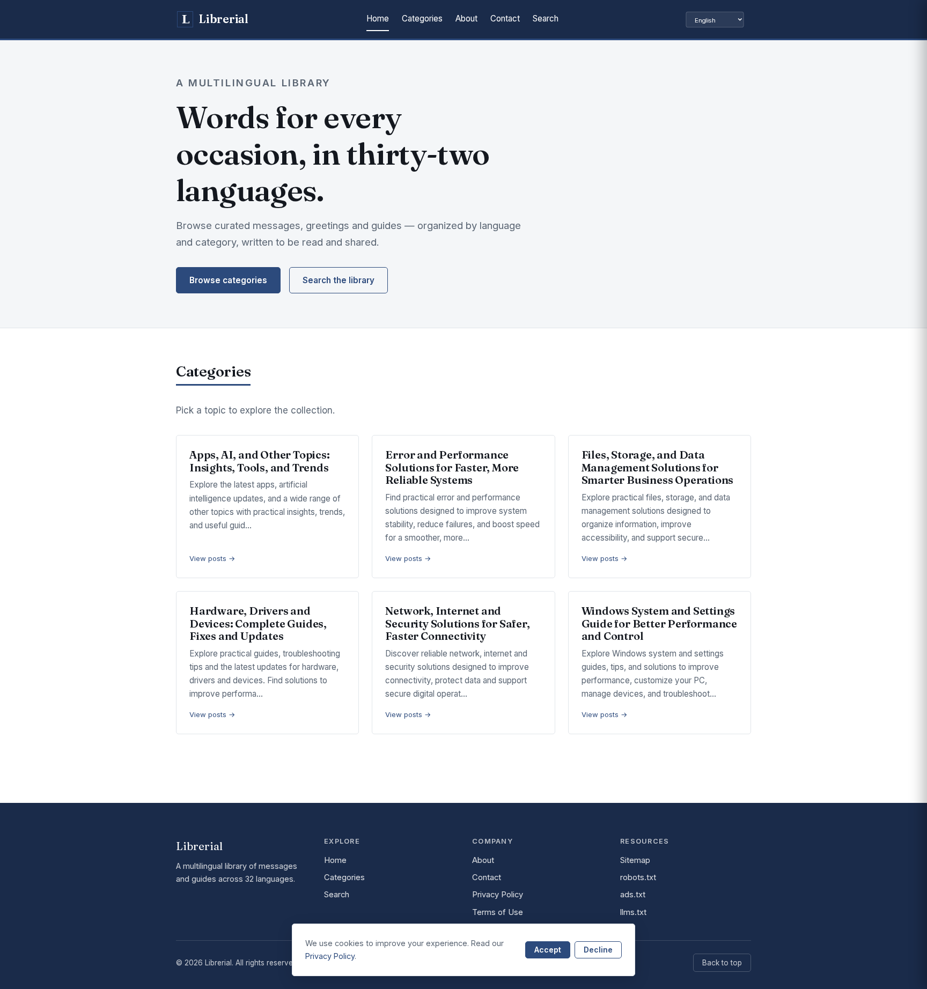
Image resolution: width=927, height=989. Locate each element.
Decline (598, 949)
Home (377, 18)
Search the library (338, 280)
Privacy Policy (497, 894)
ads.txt (632, 894)
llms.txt (633, 912)
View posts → (212, 558)
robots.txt (638, 877)
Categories (422, 18)
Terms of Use (497, 912)
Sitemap (635, 860)
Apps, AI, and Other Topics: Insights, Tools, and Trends (259, 461)
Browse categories (228, 280)
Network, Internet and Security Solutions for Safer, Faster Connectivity (457, 623)
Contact (505, 18)
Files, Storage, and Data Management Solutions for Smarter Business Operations (658, 467)
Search (545, 18)
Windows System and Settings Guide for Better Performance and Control (659, 623)
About (466, 18)
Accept (547, 949)
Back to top (722, 962)
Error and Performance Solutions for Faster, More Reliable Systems (452, 467)
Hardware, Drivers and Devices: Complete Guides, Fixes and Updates (258, 623)
